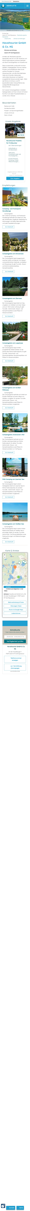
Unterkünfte (7, 38)
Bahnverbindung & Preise (16, 602)
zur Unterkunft (9, 227)
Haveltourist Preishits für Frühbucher (14, 142)
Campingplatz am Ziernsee (12, 298)
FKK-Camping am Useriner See (13, 479)
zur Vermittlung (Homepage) (16, 667)
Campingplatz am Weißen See (13, 524)
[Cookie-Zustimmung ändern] (3, 1206)
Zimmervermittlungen (19, 38)
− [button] (4, 557)
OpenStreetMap (19, 584)
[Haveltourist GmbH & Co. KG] (15, 567)
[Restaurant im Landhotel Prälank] (19, 563)
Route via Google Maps (16, 609)
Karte (21, 1208)
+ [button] (4, 555)
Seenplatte (16, 1)
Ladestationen (15, 613)
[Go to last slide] (4, 20)
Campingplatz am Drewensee (13, 254)
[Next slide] (26, 20)
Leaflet (8, 584)
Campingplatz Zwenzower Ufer (13, 435)
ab (21, 135)
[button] (11, 6)
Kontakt (11, 1208)
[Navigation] (27, 6)
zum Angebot (15, 178)
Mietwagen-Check (15, 606)
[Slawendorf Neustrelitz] (25, 562)
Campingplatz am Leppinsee (12, 343)
